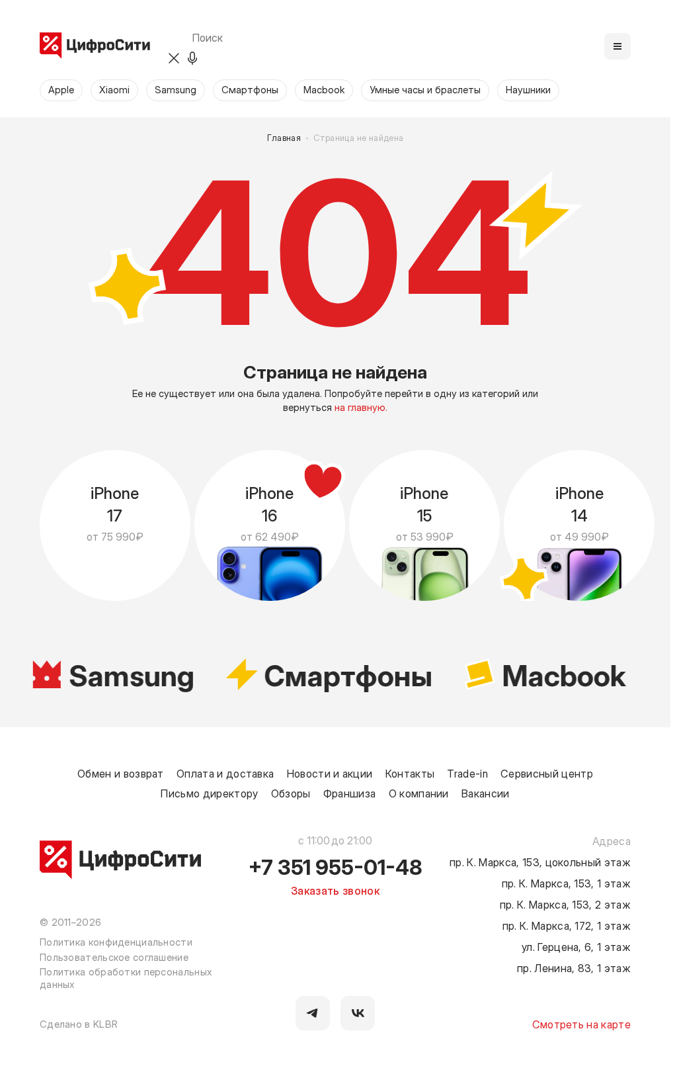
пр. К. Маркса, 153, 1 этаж (566, 882)
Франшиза (349, 793)
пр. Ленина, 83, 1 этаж (574, 967)
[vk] (357, 1013)
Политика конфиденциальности (116, 942)
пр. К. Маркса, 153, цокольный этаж (540, 861)
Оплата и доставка (225, 773)
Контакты (410, 773)
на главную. (361, 407)
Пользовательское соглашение (114, 957)
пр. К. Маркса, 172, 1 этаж (566, 925)
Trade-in (467, 773)
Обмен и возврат (120, 773)
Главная (284, 138)
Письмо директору (209, 793)
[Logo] (95, 46)
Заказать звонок (335, 890)
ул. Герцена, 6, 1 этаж (576, 946)
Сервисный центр (546, 773)
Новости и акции (330, 773)
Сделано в (79, 1023)
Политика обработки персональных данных (126, 978)
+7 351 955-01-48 (335, 866)
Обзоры (291, 793)
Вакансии (485, 793)
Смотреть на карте (581, 1023)
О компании (419, 793)
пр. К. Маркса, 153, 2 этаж (565, 904)
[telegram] (313, 1013)
